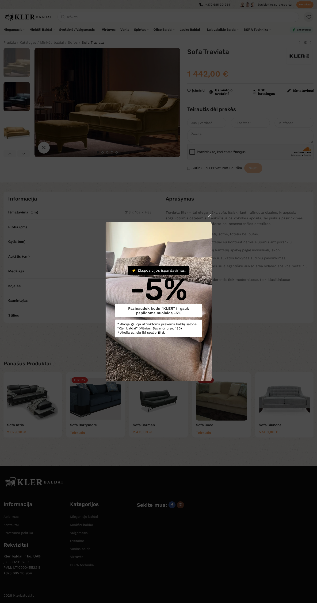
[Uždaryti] (209, 216)
